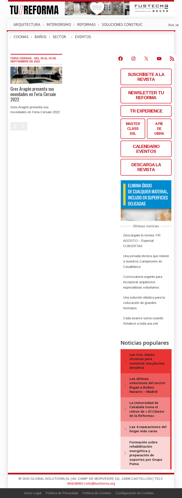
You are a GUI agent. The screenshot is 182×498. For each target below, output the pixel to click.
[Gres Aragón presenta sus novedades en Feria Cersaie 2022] (36, 75)
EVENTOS (85, 39)
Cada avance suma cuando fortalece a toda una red (143, 320)
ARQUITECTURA (27, 25)
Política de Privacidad (62, 493)
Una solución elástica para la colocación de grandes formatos (144, 302)
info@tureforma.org (100, 483)
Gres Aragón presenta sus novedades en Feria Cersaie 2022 (33, 94)
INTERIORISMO (59, 25)
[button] (162, 24)
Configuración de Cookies (135, 493)
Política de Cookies (96, 493)
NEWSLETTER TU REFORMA (146, 95)
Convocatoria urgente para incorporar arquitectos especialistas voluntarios (142, 282)
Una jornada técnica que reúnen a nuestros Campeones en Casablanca (146, 261)
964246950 (75, 483)
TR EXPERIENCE (146, 111)
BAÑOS (40, 37)
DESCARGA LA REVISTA (146, 167)
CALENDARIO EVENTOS (146, 149)
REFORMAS (86, 25)
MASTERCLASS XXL (133, 128)
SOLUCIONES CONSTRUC (122, 25)
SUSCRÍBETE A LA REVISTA (146, 77)
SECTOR (61, 39)
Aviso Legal (32, 493)
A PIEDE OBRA (159, 128)
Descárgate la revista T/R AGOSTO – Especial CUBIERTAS (141, 240)
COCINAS (21, 37)
